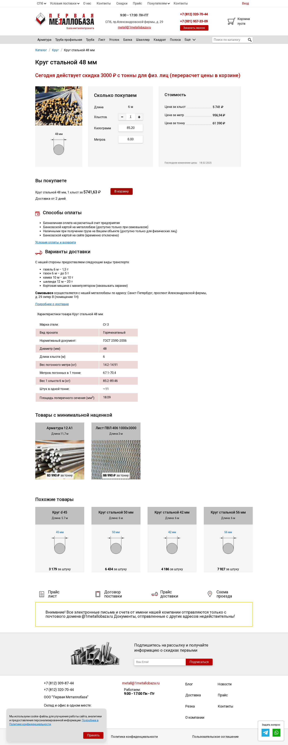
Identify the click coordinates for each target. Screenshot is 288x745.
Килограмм (102, 128)
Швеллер (143, 40)
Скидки (121, 3)
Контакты (104, 3)
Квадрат (160, 40)
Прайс (137, 3)
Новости (225, 684)
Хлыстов (100, 117)
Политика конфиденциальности (134, 737)
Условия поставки (63, 3)
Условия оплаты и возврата (55, 242)
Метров (99, 139)
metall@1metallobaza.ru (134, 27)
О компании (194, 717)
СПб (40, 3)
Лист (101, 40)
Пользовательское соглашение (215, 737)
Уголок (114, 40)
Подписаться (199, 662)
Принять (93, 735)
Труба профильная (68, 40)
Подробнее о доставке (52, 304)
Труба (90, 40)
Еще (188, 39)
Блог (189, 684)
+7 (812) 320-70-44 (59, 690)
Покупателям (157, 3)
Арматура (44, 40)
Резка (190, 706)
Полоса (175, 40)
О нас (87, 3)
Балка (127, 40)
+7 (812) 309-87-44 (59, 683)
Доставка (193, 695)
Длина (98, 107)
